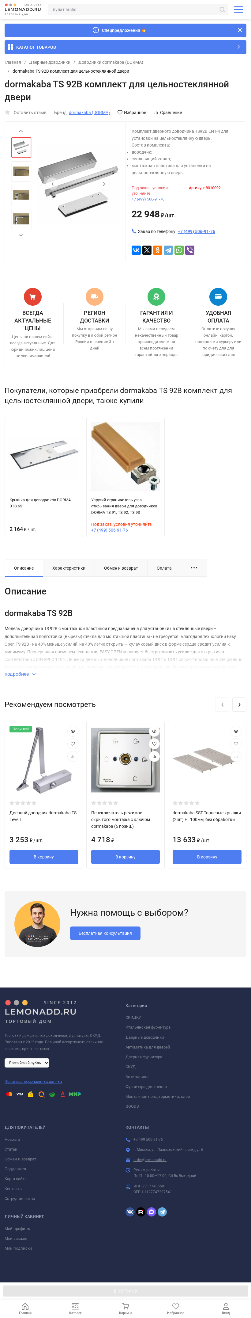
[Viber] (189, 250)
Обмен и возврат (20, 1159)
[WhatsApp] (179, 250)
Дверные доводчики (49, 62)
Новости (12, 1139)
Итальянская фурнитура (148, 1027)
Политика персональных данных (33, 1081)
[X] (147, 250)
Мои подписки (18, 1248)
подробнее (17, 674)
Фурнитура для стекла (146, 1086)
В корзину (44, 856)
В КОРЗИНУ (125, 1291)
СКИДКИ (133, 1017)
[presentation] (52, 184)
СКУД (131, 1066)
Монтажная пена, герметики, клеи (158, 1096)
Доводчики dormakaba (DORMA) (110, 62)
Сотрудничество (20, 1198)
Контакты (14, 1188)
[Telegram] (168, 250)
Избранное (135, 112)
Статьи (11, 1149)
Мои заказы (16, 1238)
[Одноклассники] (157, 250)
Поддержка (15, 1169)
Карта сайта (16, 1178)
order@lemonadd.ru (150, 1160)
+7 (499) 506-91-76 (148, 199)
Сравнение (171, 112)
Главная (13, 62)
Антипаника (137, 1076)
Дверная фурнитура (144, 1057)
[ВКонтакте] (136, 250)
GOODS (132, 1106)
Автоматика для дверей (148, 1047)
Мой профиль (17, 1228)
